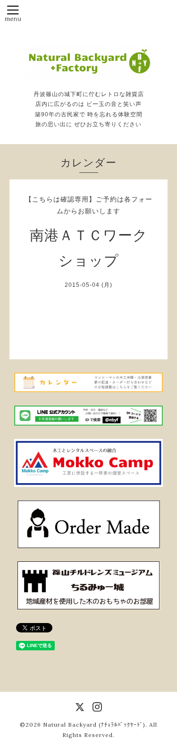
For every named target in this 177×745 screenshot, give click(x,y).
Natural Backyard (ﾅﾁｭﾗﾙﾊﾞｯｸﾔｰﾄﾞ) (94, 724)
